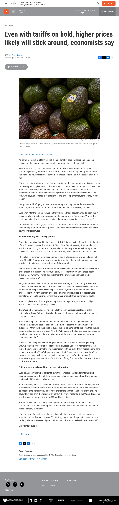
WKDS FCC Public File (49, 486)
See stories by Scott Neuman (33, 458)
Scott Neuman (17, 55)
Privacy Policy (72, 480)
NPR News (9, 25)
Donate (109, 3)
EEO (68, 486)
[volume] (13, 11)
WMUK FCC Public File (50, 480)
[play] (6, 11)
